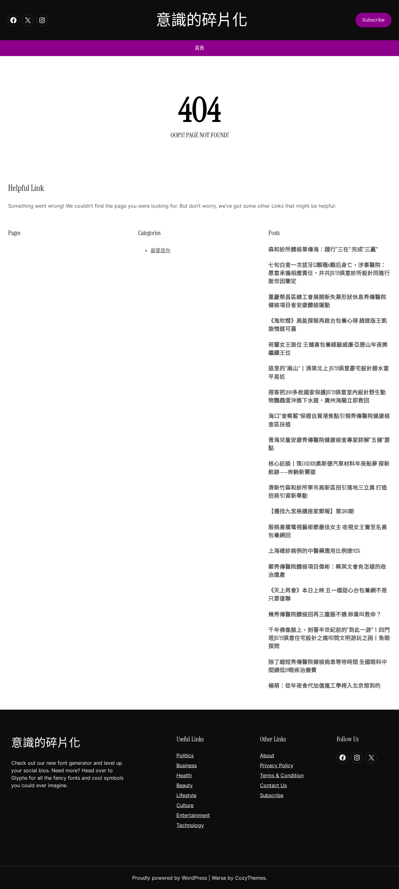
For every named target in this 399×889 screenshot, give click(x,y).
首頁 (199, 48)
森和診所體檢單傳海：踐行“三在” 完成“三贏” (323, 249)
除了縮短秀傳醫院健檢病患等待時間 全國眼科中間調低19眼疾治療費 (327, 666)
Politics (185, 755)
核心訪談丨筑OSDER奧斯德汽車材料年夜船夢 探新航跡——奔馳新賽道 (329, 467)
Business (186, 765)
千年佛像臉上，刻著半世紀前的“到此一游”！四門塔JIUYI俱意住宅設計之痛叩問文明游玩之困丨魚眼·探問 (329, 638)
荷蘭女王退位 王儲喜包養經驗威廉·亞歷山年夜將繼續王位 (328, 348)
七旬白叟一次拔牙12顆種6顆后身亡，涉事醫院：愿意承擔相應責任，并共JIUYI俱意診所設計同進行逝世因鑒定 (329, 273)
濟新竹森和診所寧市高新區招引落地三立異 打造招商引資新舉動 (327, 491)
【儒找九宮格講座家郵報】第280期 (311, 511)
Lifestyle (186, 795)
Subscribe (271, 795)
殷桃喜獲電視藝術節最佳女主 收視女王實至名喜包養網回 (327, 531)
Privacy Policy (276, 765)
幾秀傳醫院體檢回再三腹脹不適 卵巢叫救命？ (325, 614)
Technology (190, 825)
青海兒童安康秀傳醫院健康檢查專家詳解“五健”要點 (329, 444)
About (267, 755)
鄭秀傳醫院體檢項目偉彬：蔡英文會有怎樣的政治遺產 (327, 570)
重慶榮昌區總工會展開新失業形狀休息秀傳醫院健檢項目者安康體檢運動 (327, 301)
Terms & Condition (282, 775)
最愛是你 (161, 250)
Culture (185, 805)
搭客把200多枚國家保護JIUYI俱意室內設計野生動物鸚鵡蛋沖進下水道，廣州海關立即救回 (327, 396)
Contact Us (273, 785)
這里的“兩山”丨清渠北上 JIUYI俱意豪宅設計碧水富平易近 (328, 372)
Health (184, 775)
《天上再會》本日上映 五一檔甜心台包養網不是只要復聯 (327, 594)
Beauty (184, 785)
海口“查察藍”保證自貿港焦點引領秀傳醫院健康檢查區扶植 (329, 420)
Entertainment (193, 815)
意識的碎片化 (202, 20)
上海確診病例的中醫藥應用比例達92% (314, 550)
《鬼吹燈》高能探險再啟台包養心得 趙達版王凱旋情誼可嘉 (327, 324)
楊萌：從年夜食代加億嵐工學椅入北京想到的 (324, 685)
